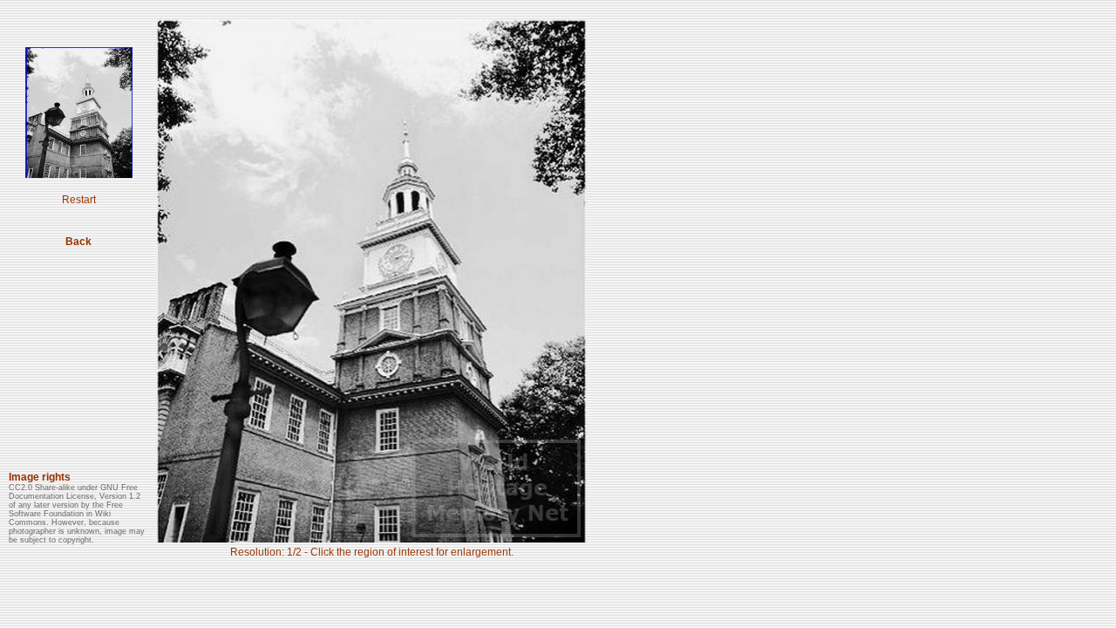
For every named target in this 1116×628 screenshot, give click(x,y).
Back (78, 242)
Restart (79, 200)
